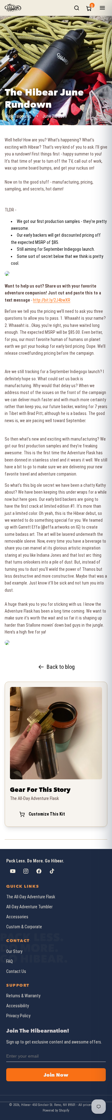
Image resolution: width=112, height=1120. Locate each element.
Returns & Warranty (23, 995)
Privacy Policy (18, 1015)
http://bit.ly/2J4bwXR (51, 300)
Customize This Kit (47, 814)
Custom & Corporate (24, 926)
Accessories (17, 916)
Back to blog (61, 667)
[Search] (76, 8)
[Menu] (102, 7)
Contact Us (16, 971)
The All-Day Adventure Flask (30, 896)
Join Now (56, 1075)
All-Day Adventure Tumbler (29, 906)
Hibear (25, 1105)
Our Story (14, 951)
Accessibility (17, 1005)
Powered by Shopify (56, 1110)
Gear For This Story (40, 789)
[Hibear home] (13, 7)
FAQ (9, 961)
